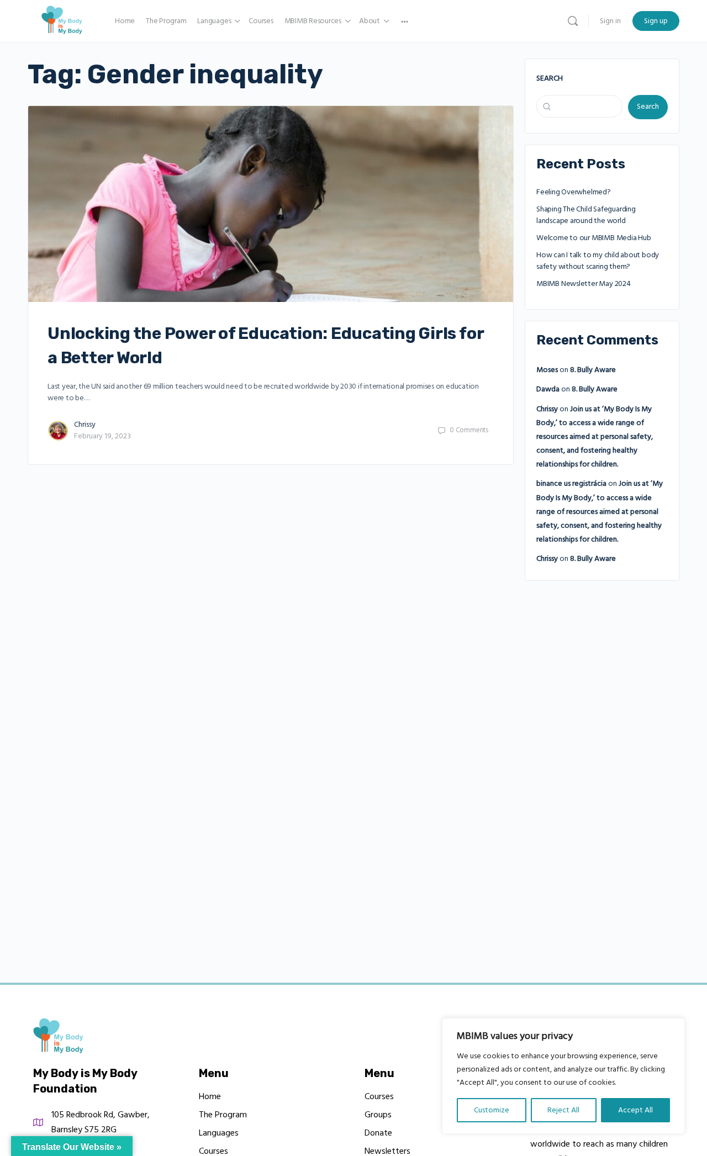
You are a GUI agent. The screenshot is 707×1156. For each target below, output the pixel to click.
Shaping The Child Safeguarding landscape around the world (586, 215)
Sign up (656, 20)
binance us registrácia (571, 483)
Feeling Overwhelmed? (573, 192)
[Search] (573, 21)
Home (210, 1096)
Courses (379, 1096)
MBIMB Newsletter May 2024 (583, 283)
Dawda (548, 389)
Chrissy (85, 424)
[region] (563, 1076)
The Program (223, 1115)
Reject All (563, 1110)
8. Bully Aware (593, 369)
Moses (547, 369)
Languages (219, 1133)
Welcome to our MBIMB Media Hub (593, 237)
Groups (378, 1115)
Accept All (635, 1110)
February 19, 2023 (102, 436)
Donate (378, 1133)
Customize (491, 1110)
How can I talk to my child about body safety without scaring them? (597, 261)
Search (549, 78)
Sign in (610, 20)
